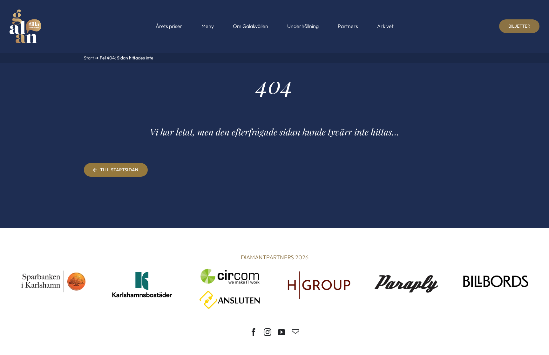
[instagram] (267, 332)
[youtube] (281, 332)
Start (89, 58)
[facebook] (253, 332)
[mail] (295, 332)
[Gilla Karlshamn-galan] (25, 12)
